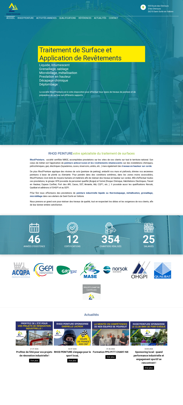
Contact (113, 18)
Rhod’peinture (26, 18)
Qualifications (67, 18)
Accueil (10, 18)
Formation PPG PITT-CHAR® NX (110, 352)
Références (85, 18)
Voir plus (34, 360)
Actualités (100, 18)
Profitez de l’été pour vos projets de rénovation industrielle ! (34, 354)
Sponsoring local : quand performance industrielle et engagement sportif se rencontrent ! (149, 357)
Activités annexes (46, 18)
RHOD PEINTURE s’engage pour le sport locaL (72, 354)
